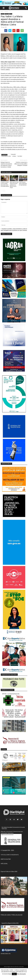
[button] (26, 8)
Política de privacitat (17, 915)
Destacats (6, 13)
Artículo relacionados (7, 172)
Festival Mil (13, 154)
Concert (2, 13)
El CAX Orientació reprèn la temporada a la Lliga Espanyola (23, 183)
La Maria (14, 156)
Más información (21, 974)
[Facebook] (6, 819)
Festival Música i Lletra (6, 156)
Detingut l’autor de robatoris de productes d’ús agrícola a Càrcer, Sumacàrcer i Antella (6, 165)
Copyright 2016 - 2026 (8, 850)
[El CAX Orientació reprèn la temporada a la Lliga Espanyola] (23, 178)
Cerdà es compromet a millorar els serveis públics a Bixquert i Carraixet (20, 164)
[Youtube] (21, 819)
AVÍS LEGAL (4, 863)
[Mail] (14, 819)
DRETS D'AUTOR (6, 859)
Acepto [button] (14, 974)
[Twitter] (17, 819)
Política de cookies (6, 915)
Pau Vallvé (20, 156)
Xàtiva (11, 13)
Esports (20, 180)
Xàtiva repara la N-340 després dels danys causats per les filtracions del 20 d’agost (14, 185)
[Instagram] (10, 819)
